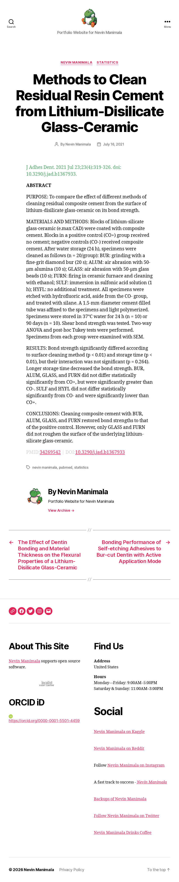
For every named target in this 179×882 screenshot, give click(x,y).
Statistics (107, 62)
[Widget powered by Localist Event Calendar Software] (47, 683)
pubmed (65, 467)
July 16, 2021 (113, 144)
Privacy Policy (71, 869)
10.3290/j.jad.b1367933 (100, 452)
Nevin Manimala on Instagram (136, 765)
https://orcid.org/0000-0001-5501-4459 (44, 720)
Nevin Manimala (76, 62)
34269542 (50, 452)
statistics (81, 467)
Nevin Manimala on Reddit (119, 748)
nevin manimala (44, 467)
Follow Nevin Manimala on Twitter (126, 815)
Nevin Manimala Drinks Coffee (122, 832)
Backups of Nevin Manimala (120, 799)
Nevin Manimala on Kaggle (119, 731)
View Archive (61, 510)
